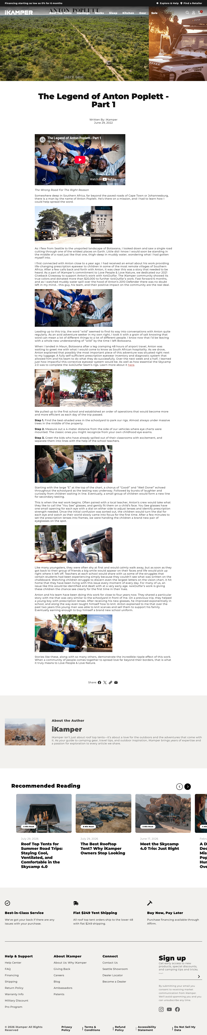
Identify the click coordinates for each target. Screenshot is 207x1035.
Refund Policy (120, 1029)
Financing (12, 975)
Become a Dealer (114, 981)
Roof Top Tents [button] (60, 13)
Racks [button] (99, 13)
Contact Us (110, 962)
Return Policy (14, 988)
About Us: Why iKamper (70, 962)
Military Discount (16, 1000)
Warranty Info (14, 994)
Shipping (11, 981)
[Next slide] (187, 786)
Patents (59, 994)
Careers (59, 975)
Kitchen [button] (128, 13)
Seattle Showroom (115, 969)
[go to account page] (193, 13)
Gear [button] (142, 13)
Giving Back (62, 969)
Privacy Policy (66, 1029)
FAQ (8, 969)
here (131, 365)
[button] (167, 3)
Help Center (13, 962)
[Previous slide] (179, 786)
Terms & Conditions (92, 1029)
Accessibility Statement (147, 1029)
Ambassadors (63, 988)
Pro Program (13, 1007)
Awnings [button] (83, 13)
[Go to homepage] (19, 13)
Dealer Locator (113, 975)
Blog (57, 981)
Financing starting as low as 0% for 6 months (33, 3)
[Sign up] (199, 976)
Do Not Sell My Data (185, 1029)
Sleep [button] (113, 13)
